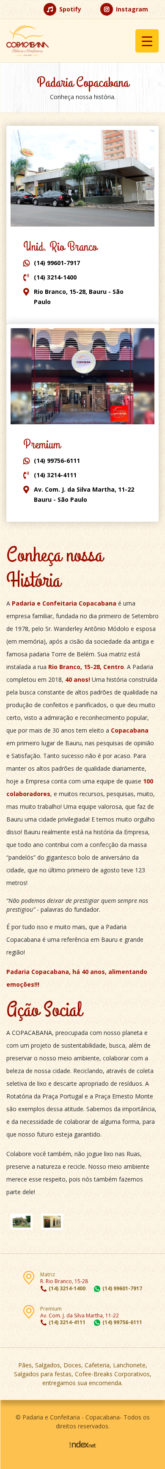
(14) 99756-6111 (57, 460)
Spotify (69, 9)
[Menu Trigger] (147, 41)
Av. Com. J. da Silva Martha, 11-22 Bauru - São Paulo (84, 494)
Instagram (131, 9)
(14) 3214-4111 (55, 475)
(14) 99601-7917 (57, 263)
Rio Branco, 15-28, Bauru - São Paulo (79, 297)
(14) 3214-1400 (55, 277)
